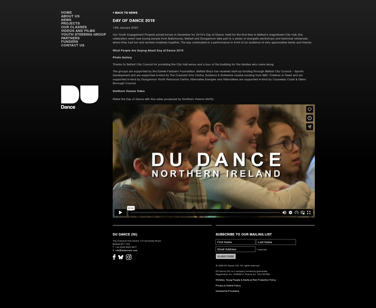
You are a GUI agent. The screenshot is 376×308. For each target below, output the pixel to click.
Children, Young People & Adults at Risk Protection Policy (246, 279)
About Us (70, 16)
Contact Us (72, 45)
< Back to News (125, 13)
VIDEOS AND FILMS (78, 30)
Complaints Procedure (227, 290)
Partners (70, 38)
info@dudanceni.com (127, 250)
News (66, 20)
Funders (69, 41)
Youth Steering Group (83, 34)
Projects (70, 23)
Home (66, 12)
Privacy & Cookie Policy (228, 285)
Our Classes (74, 27)
